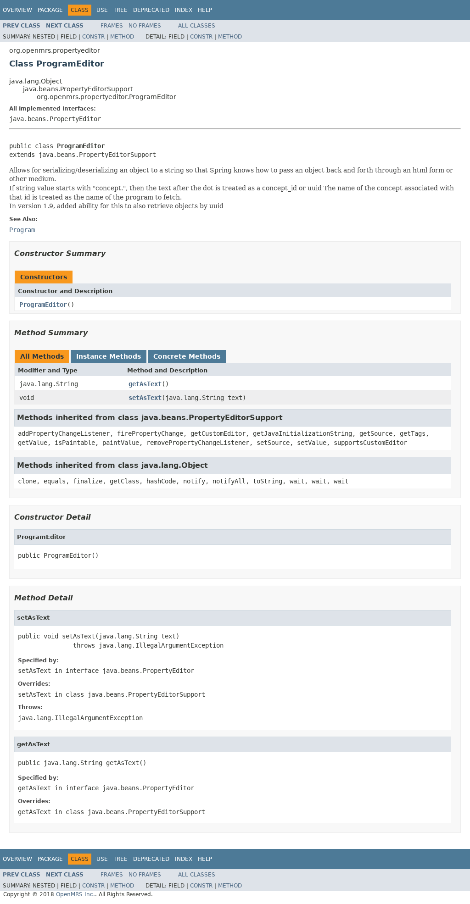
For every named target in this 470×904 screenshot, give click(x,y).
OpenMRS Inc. (75, 894)
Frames (112, 25)
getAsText (145, 384)
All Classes (196, 25)
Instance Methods (108, 356)
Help (205, 10)
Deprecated (151, 10)
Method (122, 36)
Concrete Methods (186, 356)
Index (183, 10)
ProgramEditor (43, 304)
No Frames (145, 25)
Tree (120, 10)
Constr (93, 36)
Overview (17, 10)
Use (102, 10)
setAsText (145, 397)
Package (50, 10)
